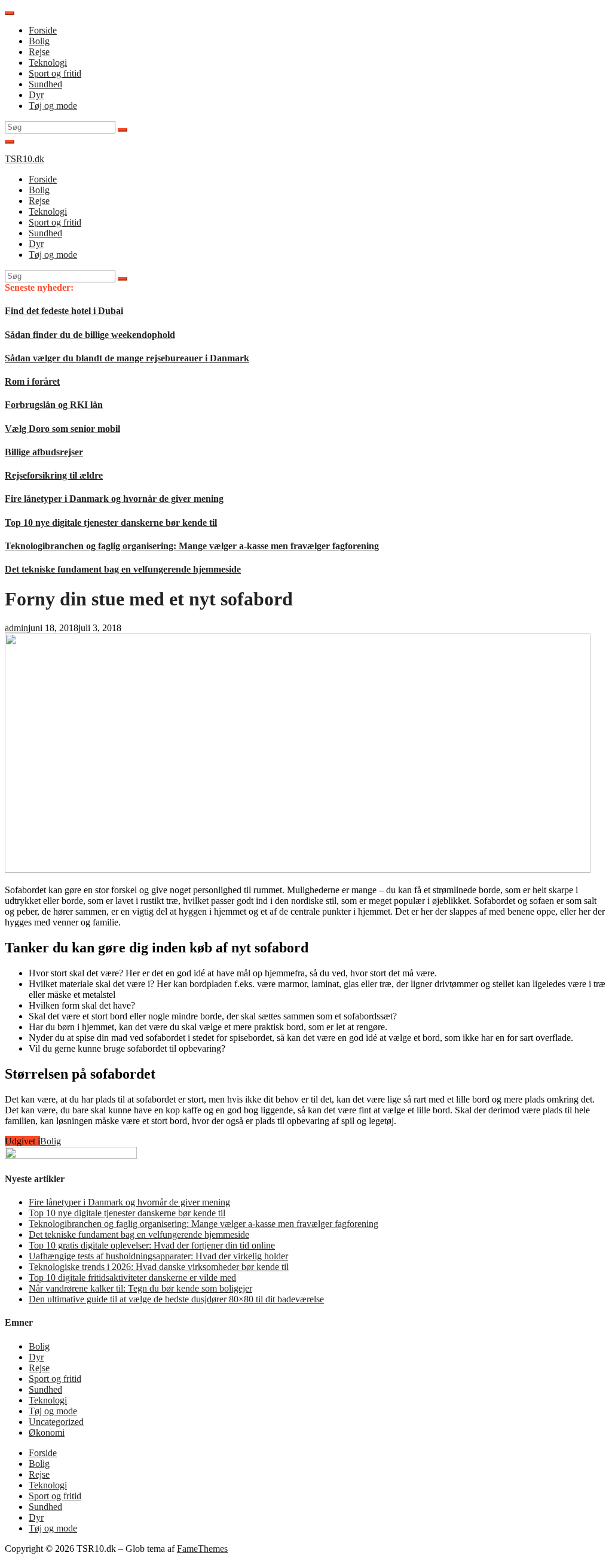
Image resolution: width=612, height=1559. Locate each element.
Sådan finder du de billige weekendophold (90, 335)
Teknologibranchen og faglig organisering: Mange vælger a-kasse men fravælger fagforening (192, 546)
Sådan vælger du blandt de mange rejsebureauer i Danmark (127, 358)
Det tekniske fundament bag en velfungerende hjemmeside (123, 569)
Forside (43, 30)
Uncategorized (56, 1422)
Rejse (39, 52)
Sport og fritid (55, 73)
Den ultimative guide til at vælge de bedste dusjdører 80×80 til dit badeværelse (176, 1299)
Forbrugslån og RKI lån (54, 405)
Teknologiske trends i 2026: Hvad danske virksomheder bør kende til (159, 1267)
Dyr (36, 95)
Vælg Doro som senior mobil (62, 429)
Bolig (39, 41)
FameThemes (202, 1548)
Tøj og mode (53, 106)
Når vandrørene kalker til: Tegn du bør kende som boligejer (140, 1288)
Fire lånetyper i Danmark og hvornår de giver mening (114, 499)
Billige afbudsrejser (44, 452)
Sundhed (45, 84)
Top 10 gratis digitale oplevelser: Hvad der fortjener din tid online (152, 1245)
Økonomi (47, 1432)
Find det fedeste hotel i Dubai (64, 311)
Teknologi (48, 62)
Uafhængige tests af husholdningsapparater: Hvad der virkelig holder (158, 1256)
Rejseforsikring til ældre (54, 475)
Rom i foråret (32, 381)
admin (16, 628)
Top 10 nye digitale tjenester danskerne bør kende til (111, 522)
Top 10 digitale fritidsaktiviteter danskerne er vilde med (132, 1277)
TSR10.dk (24, 159)
